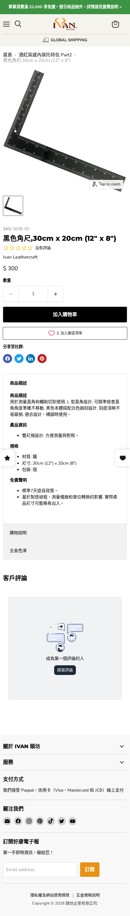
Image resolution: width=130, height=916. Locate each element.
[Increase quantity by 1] (55, 294)
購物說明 (18, 533)
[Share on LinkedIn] (30, 358)
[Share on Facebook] (7, 358)
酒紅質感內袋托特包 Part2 (45, 55)
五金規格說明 (88, 895)
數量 (7, 280)
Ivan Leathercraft (20, 257)
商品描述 (18, 383)
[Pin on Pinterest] (42, 358)
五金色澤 (18, 551)
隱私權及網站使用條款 (50, 895)
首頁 (7, 55)
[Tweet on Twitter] (19, 358)
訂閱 (90, 869)
